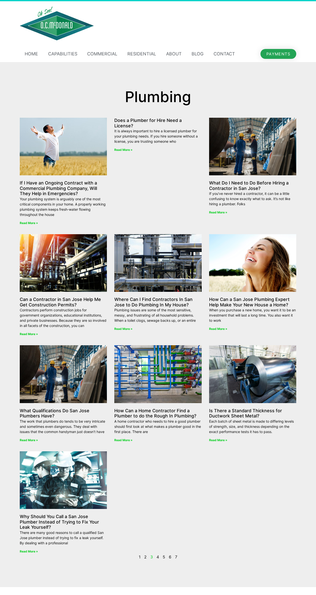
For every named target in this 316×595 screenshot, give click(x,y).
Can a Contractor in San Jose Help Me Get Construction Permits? (60, 302)
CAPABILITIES (62, 53)
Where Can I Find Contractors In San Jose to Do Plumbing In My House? (153, 302)
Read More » (29, 223)
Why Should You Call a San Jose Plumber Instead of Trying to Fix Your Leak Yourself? (59, 522)
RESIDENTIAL (141, 53)
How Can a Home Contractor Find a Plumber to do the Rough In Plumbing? (155, 413)
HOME (31, 53)
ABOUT (174, 53)
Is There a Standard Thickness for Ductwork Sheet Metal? (245, 413)
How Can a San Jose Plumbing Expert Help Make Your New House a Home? (249, 302)
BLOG (197, 53)
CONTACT (224, 53)
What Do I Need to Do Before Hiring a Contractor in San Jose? (249, 185)
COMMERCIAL (102, 53)
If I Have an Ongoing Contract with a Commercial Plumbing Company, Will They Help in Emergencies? (58, 188)
